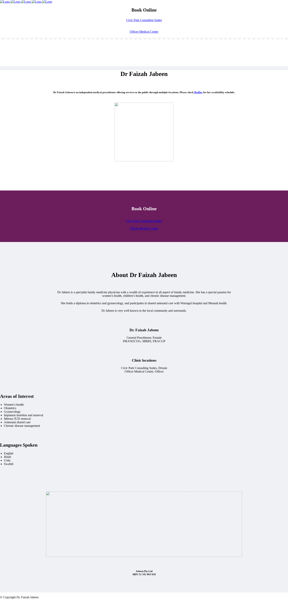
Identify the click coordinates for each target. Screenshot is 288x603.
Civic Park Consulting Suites (144, 20)
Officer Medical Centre (144, 31)
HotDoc (198, 92)
